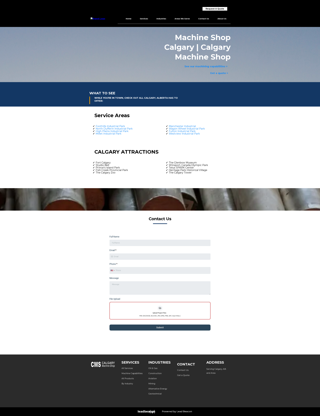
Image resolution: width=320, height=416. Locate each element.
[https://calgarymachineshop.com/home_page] (98, 18)
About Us (222, 19)
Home (128, 19)
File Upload (115, 299)
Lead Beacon (184, 411)
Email (113, 250)
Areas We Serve (182, 19)
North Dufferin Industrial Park (114, 128)
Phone (113, 264)
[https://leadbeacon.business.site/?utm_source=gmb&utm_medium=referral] (123, 412)
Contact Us (203, 19)
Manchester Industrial (182, 126)
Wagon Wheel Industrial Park (187, 128)
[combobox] (112, 270)
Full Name (114, 236)
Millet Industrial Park (108, 133)
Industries (161, 19)
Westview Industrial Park (184, 133)
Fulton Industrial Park (182, 131)
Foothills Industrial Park (110, 126)
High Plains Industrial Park (112, 131)
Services (144, 19)
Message (114, 278)
